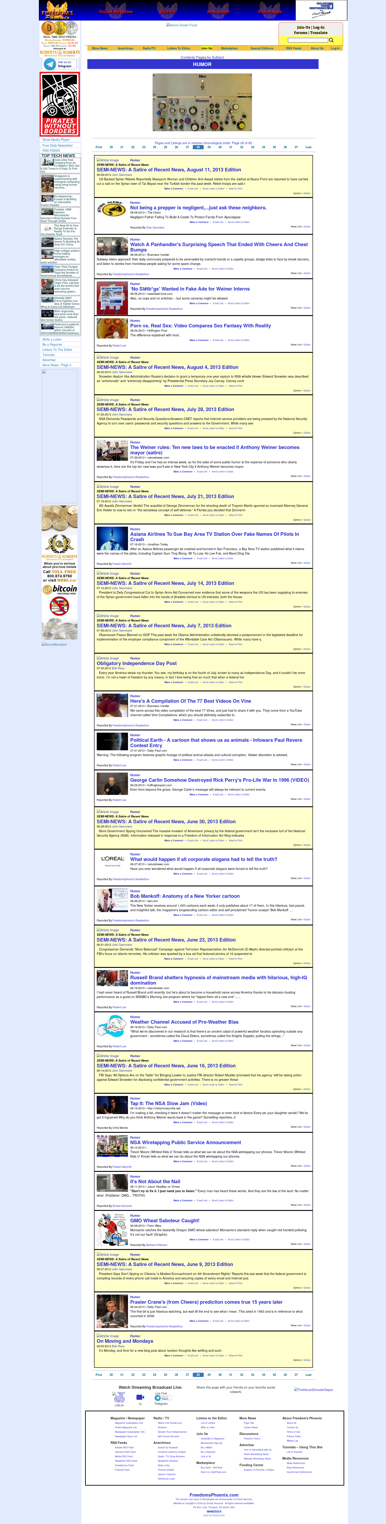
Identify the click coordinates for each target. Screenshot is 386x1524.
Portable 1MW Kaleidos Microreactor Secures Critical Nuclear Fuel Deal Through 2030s (58, 215)
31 (230, 147)
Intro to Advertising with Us (257, 1449)
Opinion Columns (167, 1474)
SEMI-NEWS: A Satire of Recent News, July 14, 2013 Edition (165, 582)
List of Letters (208, 1422)
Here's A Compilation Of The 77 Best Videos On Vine (190, 700)
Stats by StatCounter (214, 1515)
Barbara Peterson (157, 1245)
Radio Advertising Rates (256, 1454)
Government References (299, 1472)
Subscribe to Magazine (212, 1438)
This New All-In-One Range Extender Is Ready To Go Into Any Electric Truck (60, 229)
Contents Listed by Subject (172, 1451)
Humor (135, 160)
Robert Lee (119, 345)
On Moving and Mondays (125, 1340)
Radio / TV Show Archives (171, 1456)
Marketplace (229, 48)
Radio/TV (149, 48)
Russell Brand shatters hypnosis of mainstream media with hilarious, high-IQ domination (218, 980)
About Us (317, 48)
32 (241, 147)
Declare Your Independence (172, 1431)
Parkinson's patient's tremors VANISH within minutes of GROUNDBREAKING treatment (60, 328)
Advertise (49, 360)
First (99, 147)
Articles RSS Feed (124, 1447)
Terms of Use (293, 1431)
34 (263, 147)
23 (143, 147)
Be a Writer (206, 1447)
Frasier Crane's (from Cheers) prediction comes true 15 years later (206, 1301)
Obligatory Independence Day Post (137, 663)
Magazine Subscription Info (129, 1422)
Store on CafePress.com (213, 1472)
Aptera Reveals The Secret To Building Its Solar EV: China (67, 241)
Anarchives (125, 48)
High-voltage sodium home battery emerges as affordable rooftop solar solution (60, 256)
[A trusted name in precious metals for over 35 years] (60, 52)
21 (122, 147)
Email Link (193, 188)
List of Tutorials (294, 1451)
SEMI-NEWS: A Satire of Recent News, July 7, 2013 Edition (164, 625)
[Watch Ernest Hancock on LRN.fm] (119, 1397)
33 (252, 147)
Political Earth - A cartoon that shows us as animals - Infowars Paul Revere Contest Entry (216, 742)
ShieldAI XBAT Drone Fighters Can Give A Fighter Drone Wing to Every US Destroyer (60, 302)
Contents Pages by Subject (202, 57)
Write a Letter (52, 339)
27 (187, 147)
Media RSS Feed (124, 1456)
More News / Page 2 (56, 365)
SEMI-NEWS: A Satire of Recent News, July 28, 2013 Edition (165, 409)
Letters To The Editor (57, 349)
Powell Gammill (122, 564)
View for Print (235, 188)
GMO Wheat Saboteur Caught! (164, 1220)
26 (176, 147)
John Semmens (122, 175)
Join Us (206, 48)
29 (209, 147)
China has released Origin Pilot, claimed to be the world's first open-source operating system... (66, 285)
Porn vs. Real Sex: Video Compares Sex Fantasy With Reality (200, 325)
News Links (164, 1465)
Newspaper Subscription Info (130, 1431)
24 (154, 147)
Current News (251, 1427)
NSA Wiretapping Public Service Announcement (185, 1142)
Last (308, 147)
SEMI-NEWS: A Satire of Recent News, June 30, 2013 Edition (166, 821)
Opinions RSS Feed (125, 1451)
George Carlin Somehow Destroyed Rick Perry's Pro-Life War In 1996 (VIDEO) (219, 779)
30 (220, 147)
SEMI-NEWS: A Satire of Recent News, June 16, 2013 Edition (166, 1065)
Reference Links (166, 1478)
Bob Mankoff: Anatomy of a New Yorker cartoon (185, 895)
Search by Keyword (168, 1447)
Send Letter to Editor (213, 188)
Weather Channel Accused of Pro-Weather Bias (184, 1021)
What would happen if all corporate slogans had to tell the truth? (203, 859)
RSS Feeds (293, 48)
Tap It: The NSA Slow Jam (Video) (168, 1103)
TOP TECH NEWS (58, 155)
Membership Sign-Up (211, 1443)
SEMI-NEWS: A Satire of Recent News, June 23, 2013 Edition (166, 939)
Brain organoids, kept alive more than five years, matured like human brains (60, 315)
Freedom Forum (252, 1438)
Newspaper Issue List (126, 1436)
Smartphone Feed (124, 1465)
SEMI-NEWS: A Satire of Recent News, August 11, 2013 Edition (169, 169)
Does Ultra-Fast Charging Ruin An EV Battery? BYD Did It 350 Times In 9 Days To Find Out (60, 165)
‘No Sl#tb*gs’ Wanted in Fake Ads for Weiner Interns (190, 288)
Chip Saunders (155, 227)
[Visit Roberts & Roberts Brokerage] (60, 28)
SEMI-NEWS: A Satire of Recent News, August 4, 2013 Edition (167, 366)
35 (274, 147)
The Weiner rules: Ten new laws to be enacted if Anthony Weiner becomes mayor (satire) (215, 449)
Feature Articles (166, 1469)
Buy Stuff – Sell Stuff (211, 1467)
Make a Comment (173, 188)
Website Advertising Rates (257, 1458)
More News (99, 48)
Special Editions (262, 48)
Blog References (295, 1467)
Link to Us (206, 1456)
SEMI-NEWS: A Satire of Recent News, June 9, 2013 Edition (165, 1264)
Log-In (319, 27)
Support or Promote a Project (259, 1469)
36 (285, 147)
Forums (300, 32)
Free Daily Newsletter (57, 145)
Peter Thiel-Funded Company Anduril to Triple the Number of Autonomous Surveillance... (60, 271)
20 (111, 147)
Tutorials (48, 354)
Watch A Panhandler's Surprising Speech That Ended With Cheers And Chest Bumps (219, 247)
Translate (318, 32)
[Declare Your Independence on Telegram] (60, 64)
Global (307, 193)
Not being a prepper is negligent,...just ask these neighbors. (198, 207)
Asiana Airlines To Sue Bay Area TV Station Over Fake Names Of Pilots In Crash (214, 536)
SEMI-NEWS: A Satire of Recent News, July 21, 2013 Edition (165, 496)
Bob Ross (118, 668)
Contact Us (292, 1427)
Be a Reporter (52, 344)
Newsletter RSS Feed (126, 1460)
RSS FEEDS (51, 150)
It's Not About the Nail (155, 1181)
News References (296, 1463)
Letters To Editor (178, 48)
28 (198, 147)
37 (296, 147)
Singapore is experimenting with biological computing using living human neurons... (67, 181)
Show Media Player (56, 139)
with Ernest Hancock (168, 1436)
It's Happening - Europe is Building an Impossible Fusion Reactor (59, 200)
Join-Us (303, 27)
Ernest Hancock (122, 1206)
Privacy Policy (294, 1436)
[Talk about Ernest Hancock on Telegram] (161, 1397)
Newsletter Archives (168, 1460)
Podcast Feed (122, 1469)
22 (132, 147)
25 (165, 147)
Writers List (292, 1440)
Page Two (249, 1422)
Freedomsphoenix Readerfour (131, 274)
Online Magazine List (126, 1427)
